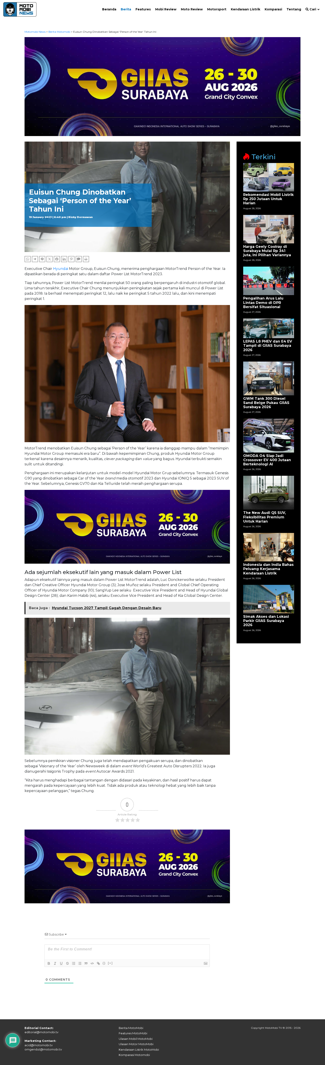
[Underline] (61, 963)
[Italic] (55, 963)
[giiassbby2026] (163, 86)
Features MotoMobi (133, 1033)
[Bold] (49, 963)
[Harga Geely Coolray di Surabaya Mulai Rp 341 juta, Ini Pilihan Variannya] (268, 229)
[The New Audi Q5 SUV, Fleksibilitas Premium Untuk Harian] (268, 492)
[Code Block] (92, 963)
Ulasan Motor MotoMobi (136, 1044)
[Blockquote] (86, 963)
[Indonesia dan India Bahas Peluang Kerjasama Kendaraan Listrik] (268, 547)
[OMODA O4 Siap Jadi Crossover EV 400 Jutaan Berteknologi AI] (268, 435)
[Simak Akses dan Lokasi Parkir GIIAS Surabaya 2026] (268, 599)
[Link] (98, 963)
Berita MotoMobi (131, 1028)
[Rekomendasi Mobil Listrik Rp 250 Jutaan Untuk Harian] (268, 177)
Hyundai (60, 269)
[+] (110, 963)
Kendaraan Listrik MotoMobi (139, 1049)
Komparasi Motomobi (134, 1055)
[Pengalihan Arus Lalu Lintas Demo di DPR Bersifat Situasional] (268, 281)
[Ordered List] (74, 963)
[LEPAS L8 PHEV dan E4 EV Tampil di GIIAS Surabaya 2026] (268, 328)
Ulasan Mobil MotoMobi (136, 1038)
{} (104, 963)
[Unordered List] (80, 963)
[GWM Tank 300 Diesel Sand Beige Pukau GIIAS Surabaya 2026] (268, 378)
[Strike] (67, 963)
